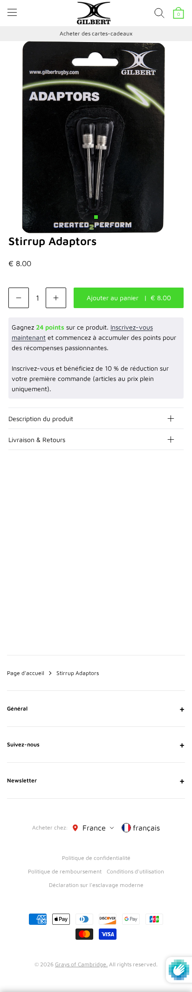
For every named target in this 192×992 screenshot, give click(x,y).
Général (96, 708)
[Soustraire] (18, 298)
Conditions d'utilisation (135, 871)
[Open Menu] (12, 12)
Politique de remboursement (65, 871)
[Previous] (158, 505)
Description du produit (40, 418)
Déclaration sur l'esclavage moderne (96, 884)
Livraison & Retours (36, 439)
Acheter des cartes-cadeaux (96, 33)
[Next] (177, 505)
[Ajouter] (56, 298)
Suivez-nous (96, 744)
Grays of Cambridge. (81, 964)
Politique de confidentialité (96, 857)
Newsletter (96, 780)
